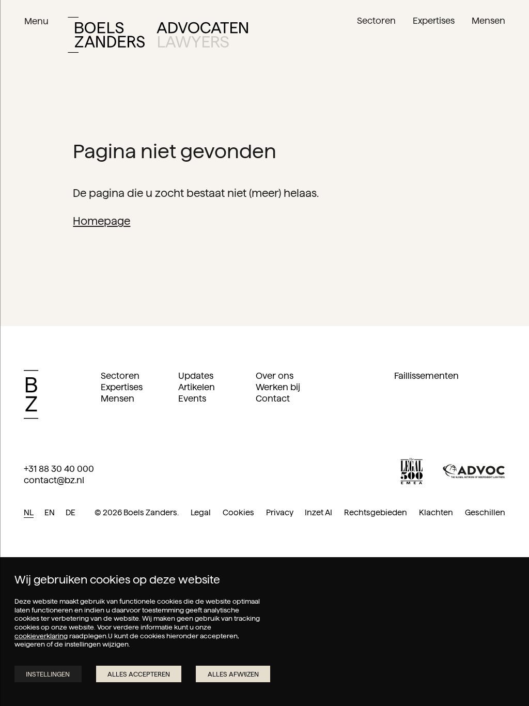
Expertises (122, 387)
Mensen (117, 398)
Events (192, 398)
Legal (201, 512)
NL (29, 512)
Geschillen (485, 512)
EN (49, 512)
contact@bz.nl (54, 480)
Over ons (274, 375)
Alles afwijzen (233, 674)
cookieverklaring (41, 635)
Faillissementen (426, 375)
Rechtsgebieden (375, 512)
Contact (273, 398)
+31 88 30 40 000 (59, 468)
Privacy (279, 512)
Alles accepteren (138, 674)
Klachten (436, 512)
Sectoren (120, 375)
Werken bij (278, 387)
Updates (195, 375)
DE (70, 512)
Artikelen (196, 387)
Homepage (101, 221)
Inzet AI (318, 512)
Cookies (238, 512)
